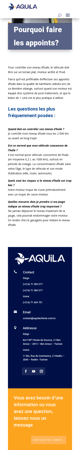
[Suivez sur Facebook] (26, 371)
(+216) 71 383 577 (33, 284)
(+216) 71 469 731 (33, 302)
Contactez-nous (47, 440)
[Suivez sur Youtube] (33, 371)
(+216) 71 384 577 (33, 290)
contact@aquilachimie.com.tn (39, 318)
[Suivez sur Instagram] (41, 371)
